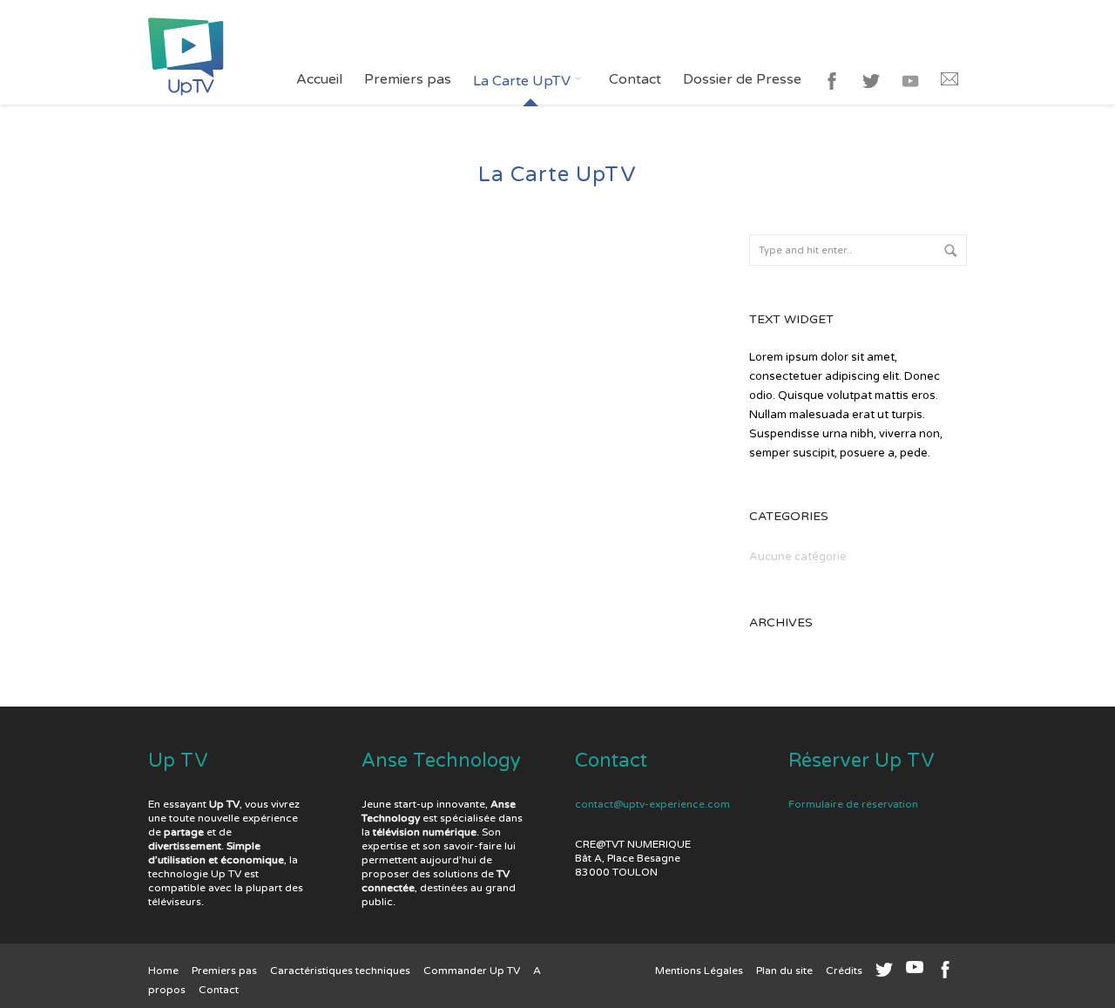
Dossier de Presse (742, 80)
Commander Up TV (471, 970)
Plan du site (784, 970)
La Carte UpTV (523, 81)
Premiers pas (407, 80)
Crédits (844, 970)
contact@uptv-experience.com (652, 804)
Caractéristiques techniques (340, 970)
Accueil (319, 80)
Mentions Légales (699, 970)
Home (163, 970)
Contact (635, 80)
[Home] (186, 52)
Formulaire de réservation (853, 804)
